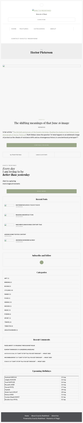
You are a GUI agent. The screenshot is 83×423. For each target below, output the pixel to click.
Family (6, 294)
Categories (39, 29)
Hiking (6, 302)
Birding (7, 282)
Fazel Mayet (8, 345)
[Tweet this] (66, 155)
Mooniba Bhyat (10, 357)
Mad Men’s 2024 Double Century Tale (29, 224)
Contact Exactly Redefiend (24, 38)
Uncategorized (10, 330)
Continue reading (41, 145)
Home (13, 29)
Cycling (7, 290)
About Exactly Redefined (40, 416)
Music (6, 310)
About (53, 29)
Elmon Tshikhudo (10, 349)
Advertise (55, 416)
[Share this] (63, 155)
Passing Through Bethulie (25, 345)
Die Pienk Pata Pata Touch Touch (28, 205)
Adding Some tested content (15, 234)
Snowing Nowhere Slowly (25, 240)
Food (6, 298)
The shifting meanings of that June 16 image (41, 123)
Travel (7, 322)
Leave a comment (41, 154)
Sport (6, 318)
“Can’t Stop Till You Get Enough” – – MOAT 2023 (34, 353)
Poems (6, 314)
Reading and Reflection (24, 215)
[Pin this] (72, 155)
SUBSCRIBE (42, 19)
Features (24, 29)
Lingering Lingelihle (27, 349)
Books (6, 286)
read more (41, 191)
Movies (7, 306)
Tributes (42, 119)
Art (5, 278)
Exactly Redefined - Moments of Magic (46, 418)
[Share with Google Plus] (69, 155)
